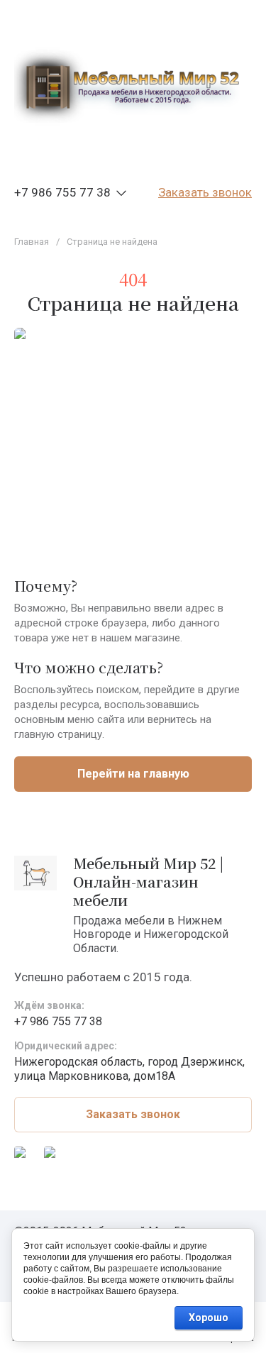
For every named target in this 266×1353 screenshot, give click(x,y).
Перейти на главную (133, 773)
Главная (31, 241)
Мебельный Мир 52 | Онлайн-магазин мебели (148, 881)
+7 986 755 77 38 (62, 192)
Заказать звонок (205, 192)
